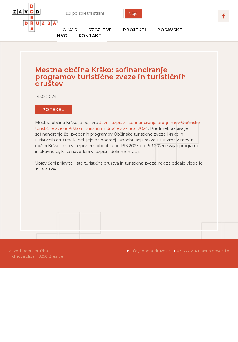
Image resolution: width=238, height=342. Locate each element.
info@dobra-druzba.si (151, 250)
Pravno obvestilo (213, 250)
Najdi (133, 13)
